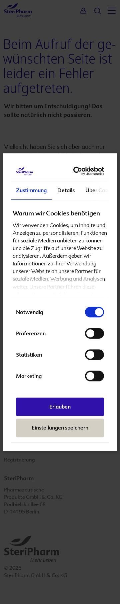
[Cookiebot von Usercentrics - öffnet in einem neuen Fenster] (79, 170)
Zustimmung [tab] (31, 190)
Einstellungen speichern (60, 428)
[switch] (94, 333)
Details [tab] (66, 190)
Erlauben (60, 407)
